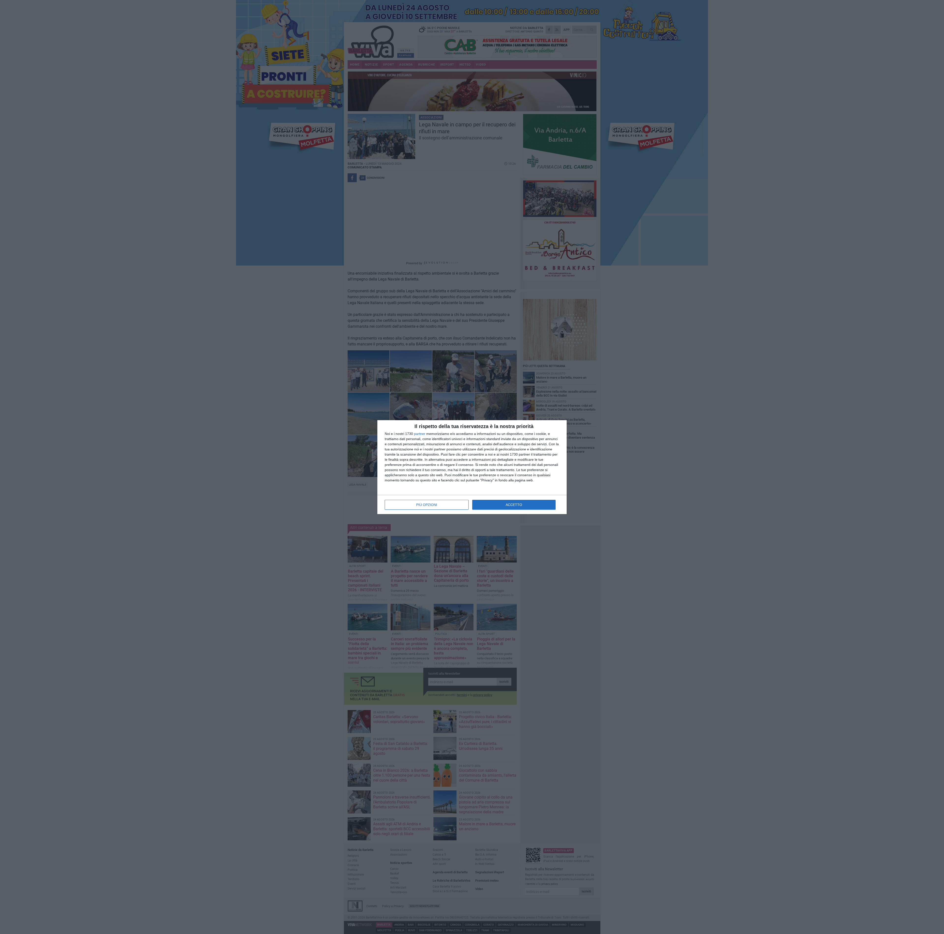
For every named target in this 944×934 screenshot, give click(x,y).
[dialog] (472, 467)
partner (419, 433)
